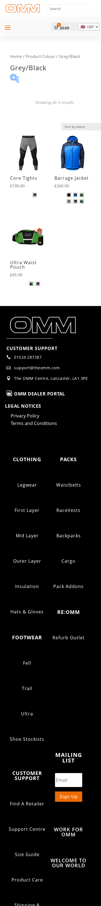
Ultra (27, 714)
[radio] (35, 195)
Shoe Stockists (27, 739)
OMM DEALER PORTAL (39, 394)
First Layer (27, 510)
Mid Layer (27, 536)
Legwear (27, 485)
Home (16, 56)
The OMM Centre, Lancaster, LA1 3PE (51, 378)
